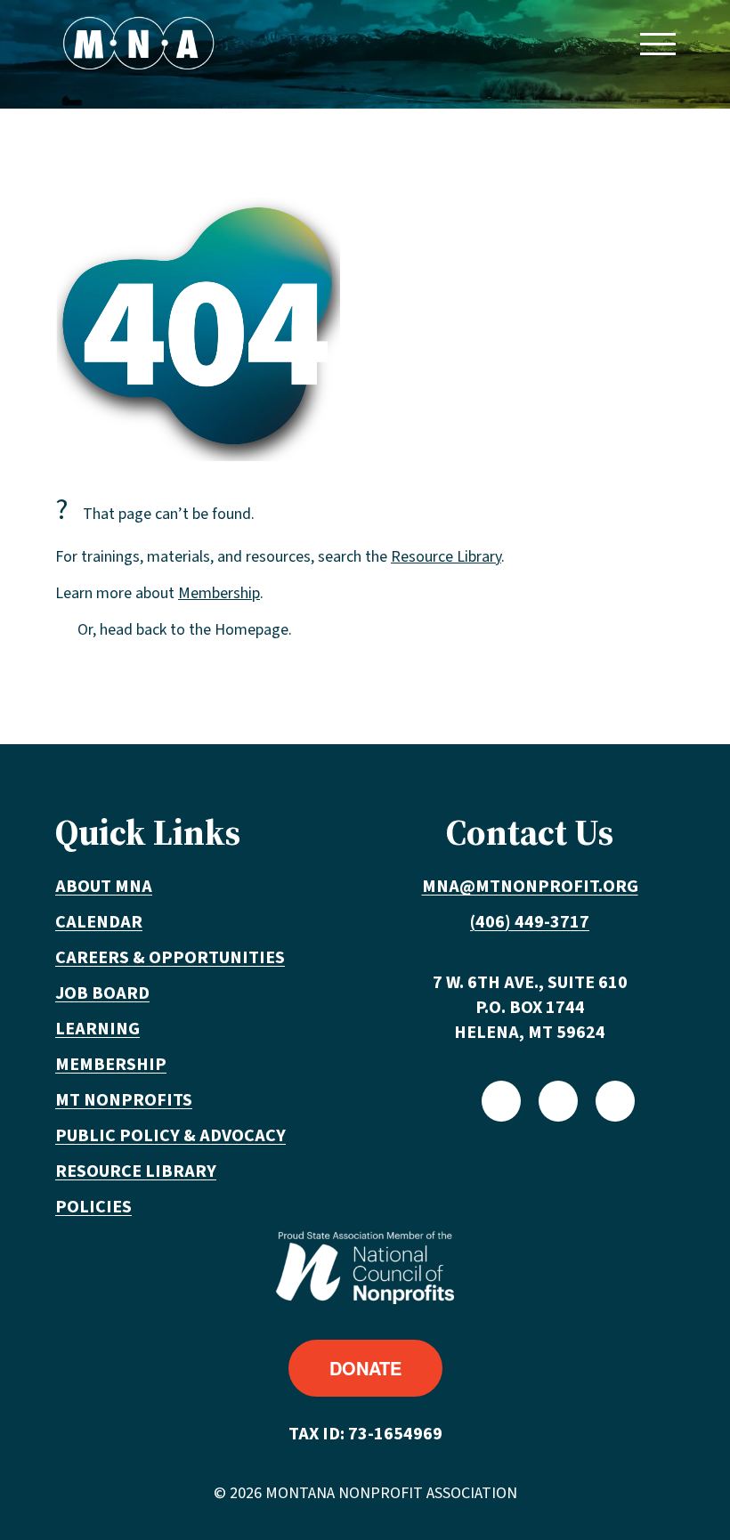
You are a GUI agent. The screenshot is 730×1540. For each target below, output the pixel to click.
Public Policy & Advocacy (170, 1135)
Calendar (98, 922)
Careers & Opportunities (170, 957)
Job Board (102, 993)
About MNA (103, 886)
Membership (219, 593)
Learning (97, 1029)
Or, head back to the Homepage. (184, 630)
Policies (93, 1207)
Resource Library (446, 557)
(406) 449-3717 (529, 922)
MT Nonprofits (123, 1100)
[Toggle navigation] (657, 43)
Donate (365, 1368)
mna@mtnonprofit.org (530, 886)
